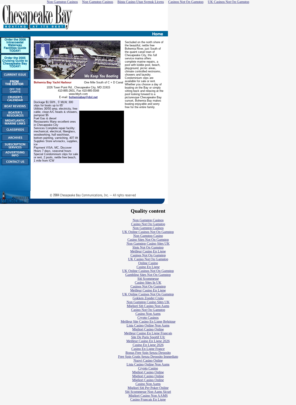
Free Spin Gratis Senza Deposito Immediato (148, 356)
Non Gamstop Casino (148, 236)
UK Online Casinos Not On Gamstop (148, 232)
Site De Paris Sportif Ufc (148, 337)
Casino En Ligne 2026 (148, 345)
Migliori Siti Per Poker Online (148, 388)
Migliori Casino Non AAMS (148, 395)
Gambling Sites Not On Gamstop (148, 275)
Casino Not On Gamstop (148, 224)
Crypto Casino (148, 368)
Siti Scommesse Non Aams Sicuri (148, 392)
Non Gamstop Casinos (148, 220)
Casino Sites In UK (148, 282)
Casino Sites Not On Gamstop (148, 239)
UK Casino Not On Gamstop (148, 259)
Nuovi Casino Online (148, 360)
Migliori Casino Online (148, 329)
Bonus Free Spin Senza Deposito (148, 353)
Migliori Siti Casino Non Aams (148, 306)
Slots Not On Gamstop (148, 247)
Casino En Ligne (148, 267)
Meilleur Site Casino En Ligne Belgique (148, 321)
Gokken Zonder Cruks (148, 298)
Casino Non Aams (148, 314)
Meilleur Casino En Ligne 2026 (148, 341)
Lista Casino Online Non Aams (148, 325)
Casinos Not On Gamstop (148, 255)
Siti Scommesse (148, 278)
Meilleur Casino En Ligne (148, 251)
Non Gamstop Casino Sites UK (148, 243)
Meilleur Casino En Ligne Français (148, 333)
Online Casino (148, 263)
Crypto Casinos (148, 317)
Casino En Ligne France (148, 349)
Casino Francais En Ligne (148, 399)
